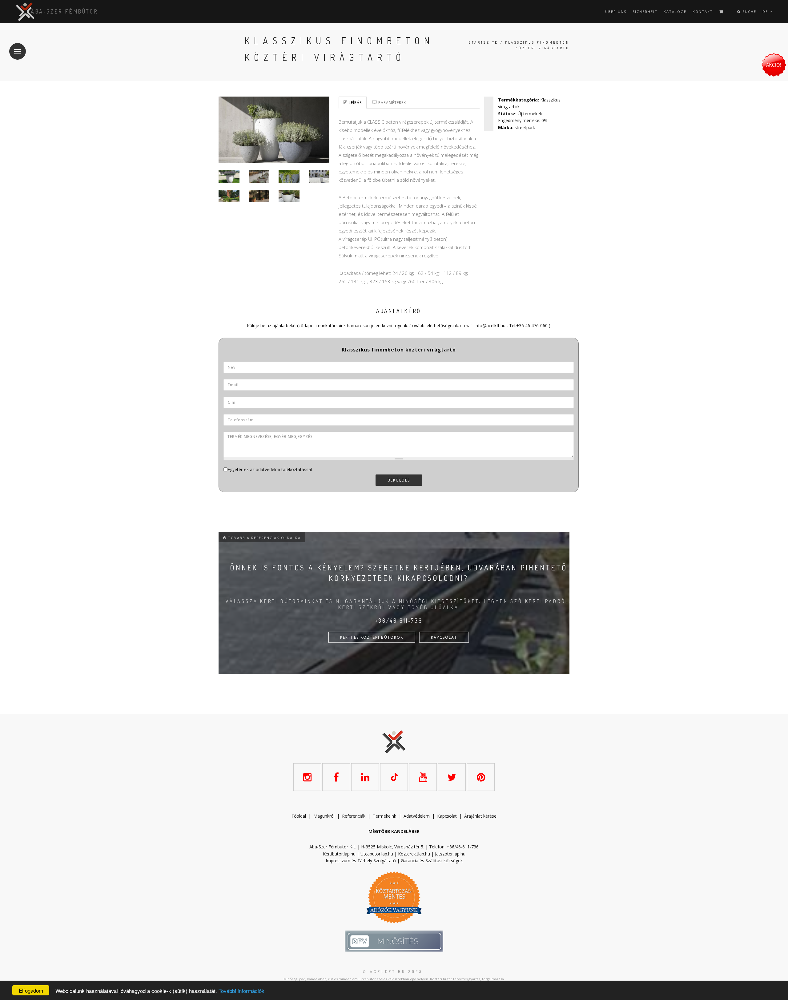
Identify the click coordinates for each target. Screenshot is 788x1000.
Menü (17, 51)
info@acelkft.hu (490, 325)
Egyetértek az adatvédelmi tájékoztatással (269, 469)
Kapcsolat (447, 816)
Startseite (483, 42)
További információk (241, 990)
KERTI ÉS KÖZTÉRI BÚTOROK (371, 637)
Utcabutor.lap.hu (376, 854)
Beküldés (399, 480)
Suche (748, 11)
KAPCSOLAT (444, 637)
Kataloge (675, 11)
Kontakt (703, 11)
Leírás (355, 102)
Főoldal (298, 816)
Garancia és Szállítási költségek (432, 860)
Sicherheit (645, 11)
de (766, 11)
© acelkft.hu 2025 (393, 971)
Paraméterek (391, 102)
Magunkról (324, 816)
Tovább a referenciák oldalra (264, 537)
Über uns (615, 11)
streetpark (525, 127)
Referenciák (353, 816)
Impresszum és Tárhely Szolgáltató (361, 860)
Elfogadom (31, 990)
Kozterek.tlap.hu (414, 854)
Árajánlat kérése (480, 816)
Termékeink (384, 816)
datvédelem (418, 816)
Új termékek (530, 114)
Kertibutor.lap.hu (339, 854)
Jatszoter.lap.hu (450, 854)
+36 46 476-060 (532, 325)
